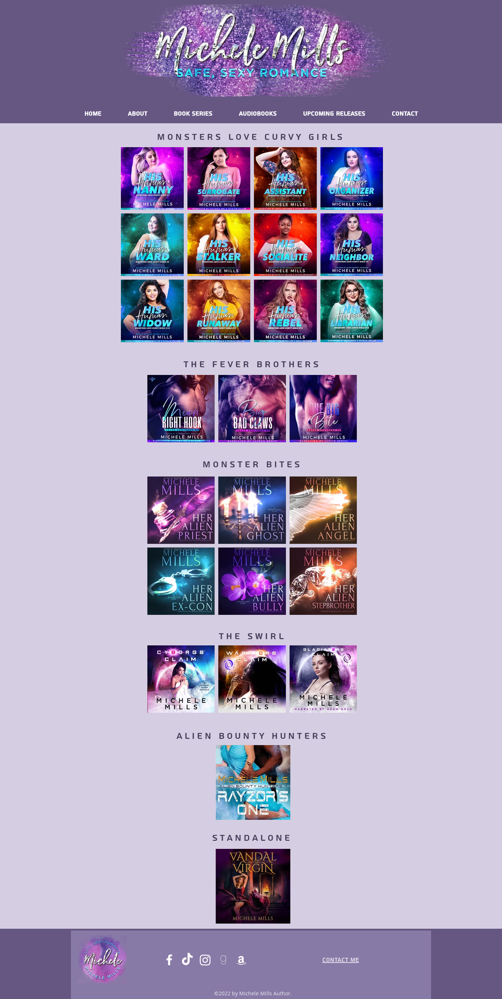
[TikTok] (187, 960)
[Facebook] (169, 960)
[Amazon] (241, 960)
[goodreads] (223, 960)
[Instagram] (205, 960)
